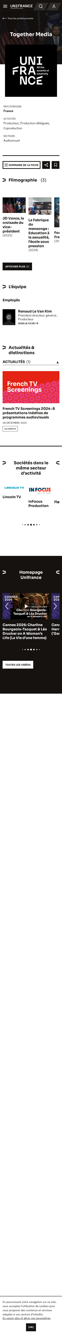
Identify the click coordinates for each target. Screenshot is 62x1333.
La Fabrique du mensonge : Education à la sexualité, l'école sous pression (38, 233)
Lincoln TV (12, 497)
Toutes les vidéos (17, 664)
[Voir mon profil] (54, 6)
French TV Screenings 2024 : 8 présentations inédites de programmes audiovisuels (29, 413)
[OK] (31, 1327)
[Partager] (46, 165)
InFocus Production (38, 503)
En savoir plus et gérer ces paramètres (27, 1318)
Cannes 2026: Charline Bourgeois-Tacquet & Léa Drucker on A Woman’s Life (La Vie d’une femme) (25, 631)
